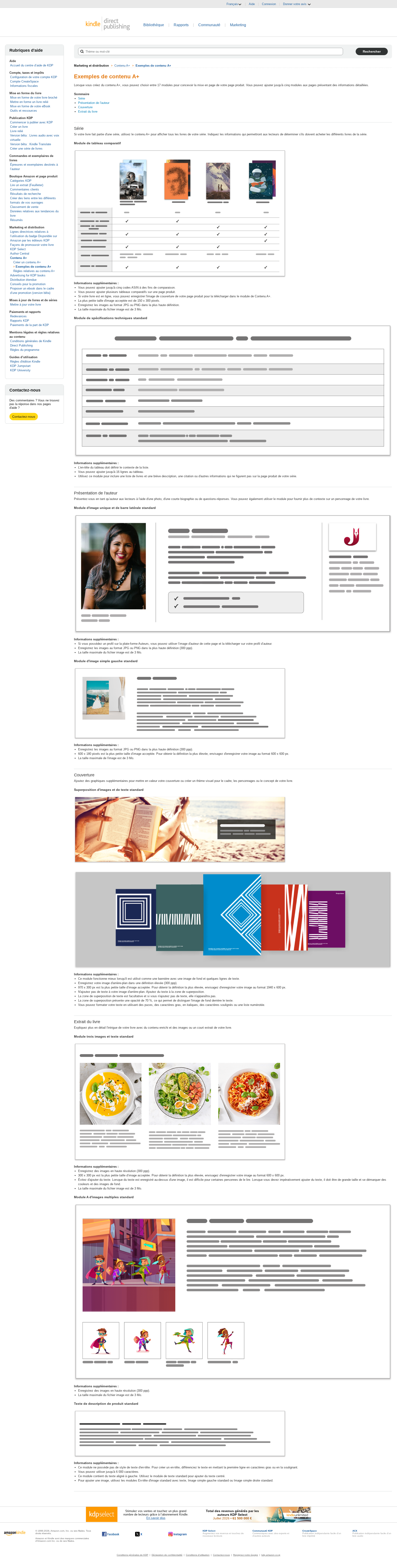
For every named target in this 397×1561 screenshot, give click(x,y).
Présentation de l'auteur (93, 103)
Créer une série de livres (26, 148)
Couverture (85, 107)
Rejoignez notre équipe (245, 1555)
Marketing (238, 25)
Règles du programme (24, 350)
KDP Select (18, 249)
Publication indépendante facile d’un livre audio (371, 1533)
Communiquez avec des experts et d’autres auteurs (270, 1533)
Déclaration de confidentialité (167, 1555)
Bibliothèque (153, 25)
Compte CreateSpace (24, 81)
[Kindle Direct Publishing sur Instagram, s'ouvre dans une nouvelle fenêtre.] (177, 1534)
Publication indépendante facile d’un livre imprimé (321, 1533)
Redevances (18, 316)
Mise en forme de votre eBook (30, 106)
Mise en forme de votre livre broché (33, 97)
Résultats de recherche (25, 194)
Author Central (19, 253)
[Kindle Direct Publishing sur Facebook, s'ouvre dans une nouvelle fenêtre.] (110, 1534)
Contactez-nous (23, 416)
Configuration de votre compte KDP (33, 77)
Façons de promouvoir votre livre (32, 245)
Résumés (16, 220)
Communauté (209, 25)
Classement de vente (24, 207)
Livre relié (16, 131)
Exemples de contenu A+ (33, 266)
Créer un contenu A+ (27, 262)
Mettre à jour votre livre (25, 304)
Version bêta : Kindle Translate (30, 144)
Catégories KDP (20, 180)
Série (81, 98)
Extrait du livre (87, 111)
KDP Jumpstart (20, 366)
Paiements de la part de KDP (29, 325)
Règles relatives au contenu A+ (34, 271)
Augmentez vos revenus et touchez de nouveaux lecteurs (223, 1533)
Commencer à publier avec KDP (31, 122)
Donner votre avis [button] (295, 4)
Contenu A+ (18, 258)
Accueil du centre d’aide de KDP (31, 65)
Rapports (181, 25)
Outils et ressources (23, 110)
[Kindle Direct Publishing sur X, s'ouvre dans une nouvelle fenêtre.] (143, 1534)
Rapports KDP (19, 320)
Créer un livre (19, 126)
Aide (252, 4)
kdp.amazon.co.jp (270, 1555)
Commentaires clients (24, 189)
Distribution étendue (23, 279)
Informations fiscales (24, 86)
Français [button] (232, 4)
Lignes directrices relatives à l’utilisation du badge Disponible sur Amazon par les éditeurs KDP (33, 236)
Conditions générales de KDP (132, 1555)
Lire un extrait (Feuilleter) (26, 185)
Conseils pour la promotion (27, 284)
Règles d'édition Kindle (25, 361)
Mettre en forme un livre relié (29, 102)
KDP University (20, 370)
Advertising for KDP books (27, 275)
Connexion (269, 4)
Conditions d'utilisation (198, 1555)
